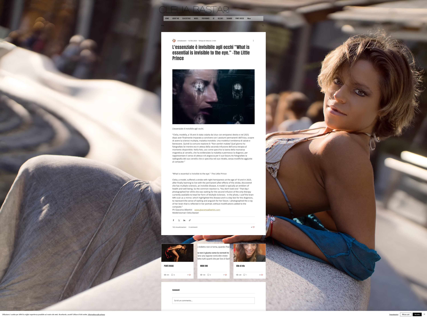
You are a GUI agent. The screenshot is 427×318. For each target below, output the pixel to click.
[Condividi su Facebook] (173, 220)
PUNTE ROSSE (169, 265)
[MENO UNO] (213, 253)
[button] (263, 25)
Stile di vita (240, 265)
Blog (162, 25)
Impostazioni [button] (393, 314)
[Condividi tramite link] (190, 220)
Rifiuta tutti (405, 314)
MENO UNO (204, 265)
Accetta (417, 314)
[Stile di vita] (250, 253)
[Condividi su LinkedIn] (184, 220)
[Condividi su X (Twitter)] (179, 220)
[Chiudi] (424, 314)
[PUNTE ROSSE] (177, 253)
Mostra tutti (261, 240)
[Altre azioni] (253, 40)
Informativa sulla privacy (96, 314)
